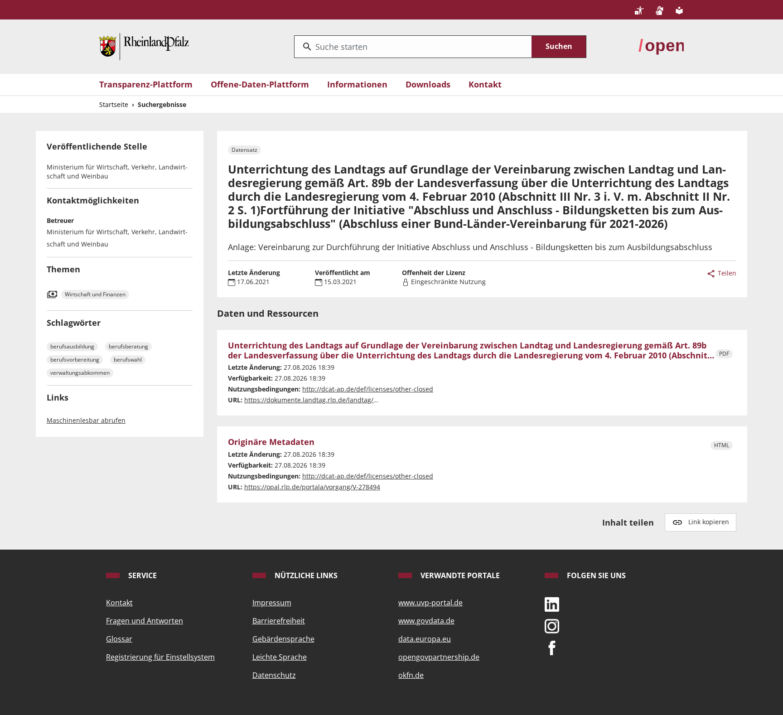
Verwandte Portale (459, 575)
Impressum (271, 603)
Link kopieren (708, 521)
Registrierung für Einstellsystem (160, 657)
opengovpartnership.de (438, 657)
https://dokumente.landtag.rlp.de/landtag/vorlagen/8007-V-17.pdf (344, 400)
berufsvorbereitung (74, 359)
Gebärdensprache (283, 639)
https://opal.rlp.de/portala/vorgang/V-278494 (312, 487)
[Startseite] (144, 45)
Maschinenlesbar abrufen (86, 420)
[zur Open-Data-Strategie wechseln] (661, 45)
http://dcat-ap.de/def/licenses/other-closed (367, 389)
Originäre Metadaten (271, 442)
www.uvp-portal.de (430, 603)
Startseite (113, 104)
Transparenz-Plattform (146, 84)
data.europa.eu (424, 639)
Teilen (726, 273)
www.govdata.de (426, 621)
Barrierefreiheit (278, 621)
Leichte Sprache (279, 657)
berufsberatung (128, 346)
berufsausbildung (72, 346)
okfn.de (411, 675)
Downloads (428, 84)
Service (141, 575)
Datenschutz (274, 675)
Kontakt (485, 84)
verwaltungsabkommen (80, 373)
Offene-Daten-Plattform (260, 84)
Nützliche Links (305, 575)
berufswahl (128, 359)
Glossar (119, 639)
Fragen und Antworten (144, 621)
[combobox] (413, 47)
